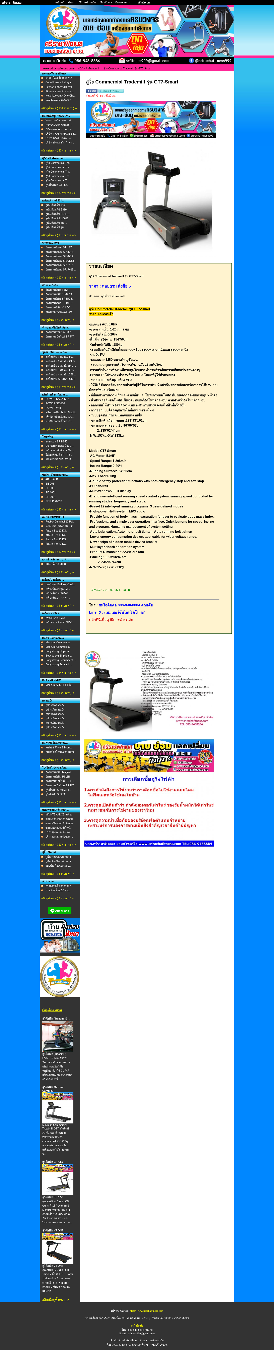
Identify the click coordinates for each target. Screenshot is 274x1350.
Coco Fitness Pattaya (58, 82)
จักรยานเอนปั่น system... (60, 311)
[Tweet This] (111, 92)
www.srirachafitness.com (58, 68)
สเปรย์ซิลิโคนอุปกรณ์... (55, 742)
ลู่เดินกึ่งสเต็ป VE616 (57, 218)
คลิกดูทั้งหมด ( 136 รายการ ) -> (59, 108)
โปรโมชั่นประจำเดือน (54, 767)
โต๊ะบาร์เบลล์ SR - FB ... (59, 454)
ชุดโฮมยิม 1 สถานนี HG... (60, 356)
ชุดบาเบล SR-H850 (56, 441)
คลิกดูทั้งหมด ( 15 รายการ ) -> (58, 235)
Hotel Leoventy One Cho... (61, 95)
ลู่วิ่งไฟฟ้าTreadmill (88, 68)
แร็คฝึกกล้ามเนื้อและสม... (60, 416)
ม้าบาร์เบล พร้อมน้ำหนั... (60, 445)
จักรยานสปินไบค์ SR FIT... (61, 336)
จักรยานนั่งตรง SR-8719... (60, 256)
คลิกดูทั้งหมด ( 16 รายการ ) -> (58, 735)
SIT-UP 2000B (54, 501)
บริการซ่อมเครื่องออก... (55, 809)
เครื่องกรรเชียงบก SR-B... (60, 622)
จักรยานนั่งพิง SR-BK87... (60, 303)
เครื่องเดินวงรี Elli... (53, 200)
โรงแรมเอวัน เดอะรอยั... (59, 120)
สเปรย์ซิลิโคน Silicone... (59, 747)
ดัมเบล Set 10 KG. (56, 530)
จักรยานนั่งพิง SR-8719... (60, 294)
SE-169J (51, 492)
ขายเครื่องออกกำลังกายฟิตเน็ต (102, 1318)
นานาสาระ (48, 881)
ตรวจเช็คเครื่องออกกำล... (60, 78)
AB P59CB (51, 479)
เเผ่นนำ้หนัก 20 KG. (57, 564)
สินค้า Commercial (53, 637)
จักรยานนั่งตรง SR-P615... (61, 269)
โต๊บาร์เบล (48, 436)
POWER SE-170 (55, 403)
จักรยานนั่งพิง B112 (57, 289)
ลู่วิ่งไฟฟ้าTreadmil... (54, 158)
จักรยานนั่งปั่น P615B (58, 776)
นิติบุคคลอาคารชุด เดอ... (60, 129)
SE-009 (50, 488)
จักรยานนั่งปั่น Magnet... (59, 772)
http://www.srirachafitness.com (146, 1310)
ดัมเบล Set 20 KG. (56, 543)
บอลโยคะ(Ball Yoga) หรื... (61, 584)
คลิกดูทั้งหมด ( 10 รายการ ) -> (58, 551)
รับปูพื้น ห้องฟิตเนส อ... (59, 865)
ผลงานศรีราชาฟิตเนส (54, 73)
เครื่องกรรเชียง (50, 613)
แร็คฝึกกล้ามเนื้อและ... (55, 394)
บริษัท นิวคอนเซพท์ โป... (60, 138)
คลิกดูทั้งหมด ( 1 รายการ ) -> (57, 572)
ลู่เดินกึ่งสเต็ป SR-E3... (58, 214)
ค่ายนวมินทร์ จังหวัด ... (59, 124)
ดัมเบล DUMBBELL (53, 517)
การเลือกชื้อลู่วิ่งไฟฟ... (58, 890)
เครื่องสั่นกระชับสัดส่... (58, 593)
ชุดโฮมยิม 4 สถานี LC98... (61, 374)
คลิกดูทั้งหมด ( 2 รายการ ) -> (57, 344)
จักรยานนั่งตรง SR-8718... (60, 251)
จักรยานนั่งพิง (50, 285)
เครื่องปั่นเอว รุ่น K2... (58, 588)
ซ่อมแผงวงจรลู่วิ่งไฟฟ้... (59, 827)
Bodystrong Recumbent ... (61, 660)
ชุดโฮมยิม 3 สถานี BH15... (61, 370)
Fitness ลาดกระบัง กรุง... (60, 86)
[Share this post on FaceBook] (91, 92)
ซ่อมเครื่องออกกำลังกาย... (60, 818)
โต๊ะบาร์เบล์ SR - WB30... (60, 459)
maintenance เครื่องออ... (60, 100)
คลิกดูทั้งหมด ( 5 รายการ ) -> (57, 467)
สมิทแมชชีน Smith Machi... (61, 412)
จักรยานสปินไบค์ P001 (59, 332)
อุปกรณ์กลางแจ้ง (55, 705)
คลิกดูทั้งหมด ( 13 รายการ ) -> (58, 429)
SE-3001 (51, 496)
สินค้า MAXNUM (51, 680)
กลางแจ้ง (47, 700)
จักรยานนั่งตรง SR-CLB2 (60, 260)
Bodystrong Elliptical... (59, 651)
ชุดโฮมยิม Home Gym (55, 352)
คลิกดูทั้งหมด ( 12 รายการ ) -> (58, 277)
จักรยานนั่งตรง (50, 242)
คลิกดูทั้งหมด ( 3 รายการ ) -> (57, 873)
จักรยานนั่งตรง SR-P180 (59, 265)
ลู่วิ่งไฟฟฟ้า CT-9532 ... (59, 184)
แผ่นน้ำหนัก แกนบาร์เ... (55, 559)
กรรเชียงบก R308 (55, 617)
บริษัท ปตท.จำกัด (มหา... (60, 142)
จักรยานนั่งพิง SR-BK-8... (60, 298)
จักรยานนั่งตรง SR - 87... (60, 247)
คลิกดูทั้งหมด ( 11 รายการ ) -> (58, 386)
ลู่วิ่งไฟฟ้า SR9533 (56, 794)
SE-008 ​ (50, 483)
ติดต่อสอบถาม (123, 2)
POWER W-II (53, 407)
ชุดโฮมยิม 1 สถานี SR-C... (61, 365)
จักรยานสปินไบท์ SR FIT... (61, 781)
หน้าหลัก (60, 2)
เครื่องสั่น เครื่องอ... (53, 579)
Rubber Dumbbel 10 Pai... (60, 521)
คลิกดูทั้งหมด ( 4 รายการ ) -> (57, 605)
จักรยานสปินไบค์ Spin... (56, 327)
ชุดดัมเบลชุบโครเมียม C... (60, 526)
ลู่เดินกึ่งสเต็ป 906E (56, 205)
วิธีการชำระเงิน (87, 2)
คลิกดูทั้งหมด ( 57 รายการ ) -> (58, 150)
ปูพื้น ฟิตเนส (49, 852)
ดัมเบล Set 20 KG (56, 539)
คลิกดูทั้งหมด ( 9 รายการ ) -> (57, 319)
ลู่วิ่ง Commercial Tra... (58, 162)
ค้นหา (71, 2)
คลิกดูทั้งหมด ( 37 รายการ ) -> (58, 509)
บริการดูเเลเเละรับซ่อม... (59, 832)
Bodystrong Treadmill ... (59, 664)
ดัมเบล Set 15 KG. (56, 535)
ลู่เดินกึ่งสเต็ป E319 (56, 209)
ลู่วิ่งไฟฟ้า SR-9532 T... (59, 789)
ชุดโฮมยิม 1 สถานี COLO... (61, 361)
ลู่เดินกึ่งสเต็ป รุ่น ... (56, 222)
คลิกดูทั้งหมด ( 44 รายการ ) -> (58, 672)
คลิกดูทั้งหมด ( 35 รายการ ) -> (58, 192)
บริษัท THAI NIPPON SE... (61, 133)
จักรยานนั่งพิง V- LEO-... (59, 307)
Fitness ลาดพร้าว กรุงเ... (60, 91)
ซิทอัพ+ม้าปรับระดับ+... (55, 474)
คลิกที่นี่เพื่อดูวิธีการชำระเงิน (111, 620)
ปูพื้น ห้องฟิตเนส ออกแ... (59, 856)
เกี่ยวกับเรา (105, 2)
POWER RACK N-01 (58, 399)
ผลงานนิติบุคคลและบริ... (56, 115)
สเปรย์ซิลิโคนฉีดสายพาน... (61, 751)
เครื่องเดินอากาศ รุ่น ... (58, 597)
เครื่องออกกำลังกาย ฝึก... (60, 450)
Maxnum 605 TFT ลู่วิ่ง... (60, 684)
